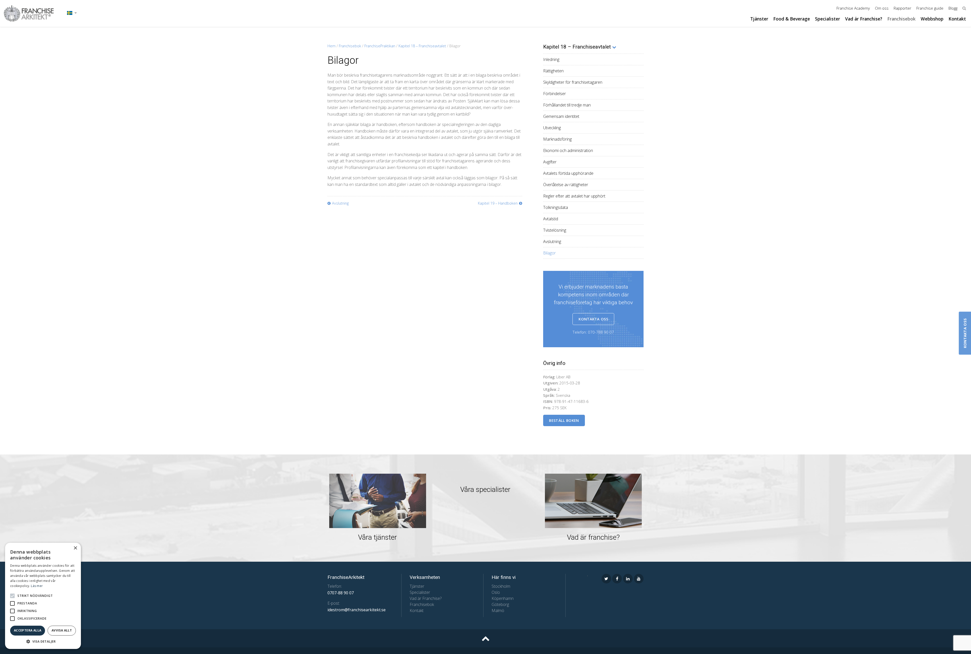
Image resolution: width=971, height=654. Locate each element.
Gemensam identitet (561, 116)
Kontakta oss (593, 319)
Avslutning (552, 241)
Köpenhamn (503, 598)
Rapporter (902, 8)
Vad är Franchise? (863, 19)
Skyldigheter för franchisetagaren (572, 82)
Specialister (827, 19)
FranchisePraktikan (379, 45)
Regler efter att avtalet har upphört (574, 196)
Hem (331, 45)
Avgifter (550, 162)
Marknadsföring (557, 139)
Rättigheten (553, 71)
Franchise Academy (853, 8)
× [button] (75, 548)
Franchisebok (901, 19)
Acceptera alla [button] (27, 630)
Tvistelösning (554, 230)
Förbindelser (554, 93)
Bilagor (549, 253)
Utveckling (552, 127)
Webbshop (932, 19)
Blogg (952, 8)
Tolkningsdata (555, 207)
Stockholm (501, 586)
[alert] (43, 596)
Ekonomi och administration (568, 150)
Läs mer (37, 586)
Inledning (551, 59)
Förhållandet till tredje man (567, 105)
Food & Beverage (791, 19)
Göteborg (500, 604)
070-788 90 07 (601, 332)
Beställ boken (564, 420)
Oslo (496, 592)
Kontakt (957, 19)
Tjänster (759, 19)
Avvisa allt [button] (62, 630)
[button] (12, 596)
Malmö (498, 610)
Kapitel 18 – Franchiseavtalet (422, 45)
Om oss (882, 8)
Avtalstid (550, 219)
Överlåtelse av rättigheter (565, 184)
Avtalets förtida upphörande (568, 173)
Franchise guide (929, 8)
